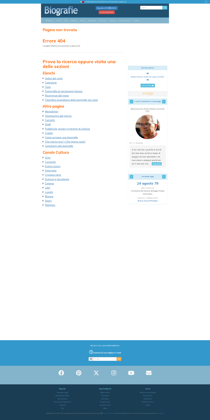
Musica (49, 196)
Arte (47, 157)
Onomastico (105, 399)
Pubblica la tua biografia (148, 392)
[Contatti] (148, 374)
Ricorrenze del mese (57, 95)
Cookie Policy (147, 399)
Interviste (50, 170)
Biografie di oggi (62, 392)
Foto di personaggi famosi (62, 402)
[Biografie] (64, 10)
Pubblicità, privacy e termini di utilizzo (67, 128)
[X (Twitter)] (96, 374)
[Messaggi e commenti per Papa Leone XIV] (148, 127)
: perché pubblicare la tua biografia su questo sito (104, 2)
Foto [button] (58, 21)
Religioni (50, 205)
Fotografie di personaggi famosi (63, 91)
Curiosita (50, 161)
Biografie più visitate (62, 395)
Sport (48, 200)
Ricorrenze (102, 21)
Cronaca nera (53, 174)
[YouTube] (131, 374)
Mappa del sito (105, 392)
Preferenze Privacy (148, 402)
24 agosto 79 (147, 183)
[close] (206, 2)
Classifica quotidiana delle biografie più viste (71, 99)
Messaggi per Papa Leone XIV (148, 110)
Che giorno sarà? (124, 21)
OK (165, 8)
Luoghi (49, 192)
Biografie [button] (49, 21)
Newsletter (92, 21)
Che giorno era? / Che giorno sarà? (65, 141)
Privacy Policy (147, 395)
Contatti (135, 21)
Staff (48, 124)
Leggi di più (157, 164)
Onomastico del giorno (58, 115)
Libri (47, 187)
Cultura (105, 408)
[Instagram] (113, 374)
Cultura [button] (112, 21)
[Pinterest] (78, 374)
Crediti (49, 133)
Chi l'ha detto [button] (147, 85)
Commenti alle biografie (59, 146)
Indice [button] (82, 21)
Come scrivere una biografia (61, 137)
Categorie (74, 21)
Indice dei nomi (54, 78)
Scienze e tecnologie (57, 179)
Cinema (49, 183)
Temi (65, 21)
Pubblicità (161, 413)
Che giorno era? (105, 402)
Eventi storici (52, 166)
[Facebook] (61, 374)
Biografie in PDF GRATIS (106, 8)
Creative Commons (108, 413)
